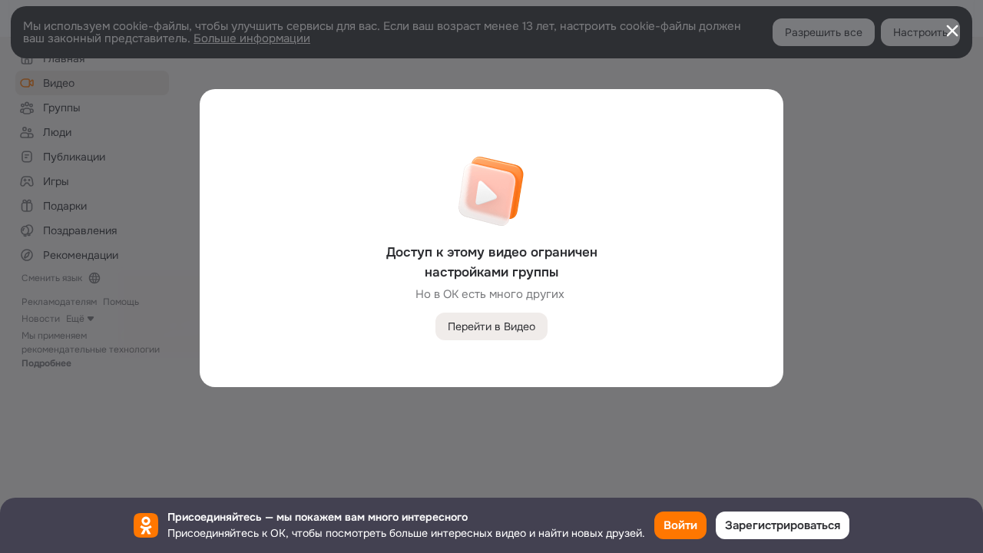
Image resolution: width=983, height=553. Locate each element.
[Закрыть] (952, 30)
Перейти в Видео (491, 326)
